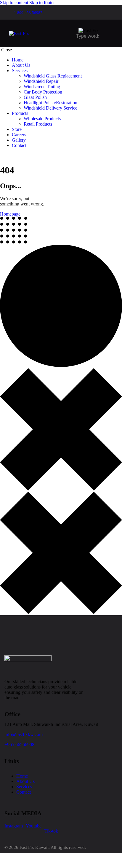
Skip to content (14, 2)
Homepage (10, 213)
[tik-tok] (2, 155)
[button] (109, 33)
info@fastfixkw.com (23, 734)
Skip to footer (42, 2)
